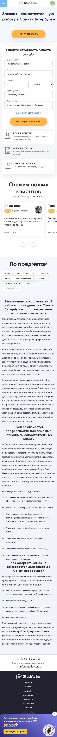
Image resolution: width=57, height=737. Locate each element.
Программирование (23, 278)
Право (7, 278)
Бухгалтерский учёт (12, 273)
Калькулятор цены (15, 731)
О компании (28, 704)
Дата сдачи (12, 91)
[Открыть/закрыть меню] (3, 3)
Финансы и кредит (12, 283)
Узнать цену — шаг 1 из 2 (29, 122)
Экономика (29, 283)
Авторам (28, 708)
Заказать (28, 691)
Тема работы (12, 101)
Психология (41, 278)
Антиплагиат (28, 695)
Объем (10, 81)
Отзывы (28, 687)
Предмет (10, 70)
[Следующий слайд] (34, 243)
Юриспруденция (11, 289)
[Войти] (52, 3)
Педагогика (44, 273)
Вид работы (12, 60)
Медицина (30, 273)
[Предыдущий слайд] (23, 243)
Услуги (28, 683)
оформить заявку (28, 34)
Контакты (28, 699)
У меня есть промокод (28, 113)
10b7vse (9, 725)
